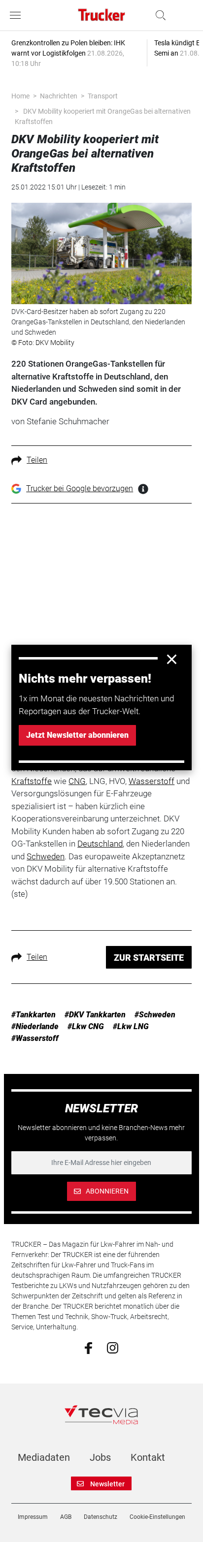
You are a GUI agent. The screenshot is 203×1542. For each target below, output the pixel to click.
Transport (103, 96)
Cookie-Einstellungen (157, 1516)
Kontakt (148, 1457)
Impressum (33, 1516)
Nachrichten (58, 96)
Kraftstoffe (31, 781)
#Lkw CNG (86, 1026)
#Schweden (155, 1014)
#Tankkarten (33, 1014)
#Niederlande (35, 1026)
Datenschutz (100, 1516)
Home (20, 96)
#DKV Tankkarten (95, 1014)
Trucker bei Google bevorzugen (79, 488)
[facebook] (88, 1347)
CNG (77, 781)
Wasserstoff (151, 781)
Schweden (46, 856)
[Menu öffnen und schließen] (18, 15)
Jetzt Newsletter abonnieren (77, 735)
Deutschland (100, 844)
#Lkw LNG (131, 1026)
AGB (65, 1516)
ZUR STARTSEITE (149, 957)
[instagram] (112, 1347)
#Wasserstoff (35, 1038)
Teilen (37, 460)
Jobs (100, 1457)
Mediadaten (44, 1457)
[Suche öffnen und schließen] (158, 15)
